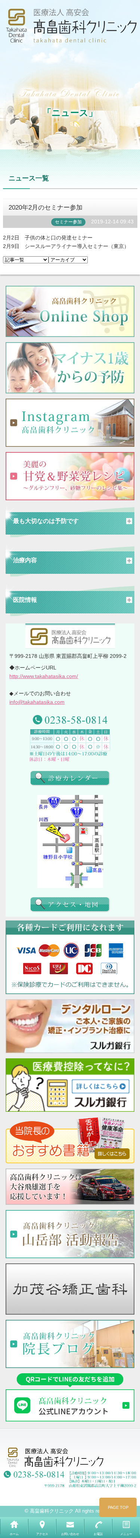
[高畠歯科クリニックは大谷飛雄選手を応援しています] (70, 1187)
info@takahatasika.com (37, 702)
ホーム (14, 1534)
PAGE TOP (118, 1507)
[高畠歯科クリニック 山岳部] (70, 1234)
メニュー (126, 1534)
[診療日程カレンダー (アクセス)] (70, 778)
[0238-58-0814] (70, 719)
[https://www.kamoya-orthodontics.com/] (70, 1289)
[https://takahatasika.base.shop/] (70, 311)
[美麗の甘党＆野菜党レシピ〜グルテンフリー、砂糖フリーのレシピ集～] (70, 476)
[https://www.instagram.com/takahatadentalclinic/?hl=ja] (70, 423)
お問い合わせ (70, 1534)
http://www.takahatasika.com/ (43, 676)
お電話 (98, 1534)
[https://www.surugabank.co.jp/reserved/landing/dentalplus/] (70, 1026)
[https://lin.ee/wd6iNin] (70, 1397)
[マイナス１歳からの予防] (70, 367)
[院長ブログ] (70, 1344)
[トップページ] (70, 28)
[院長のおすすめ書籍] (70, 1140)
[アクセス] (70, 904)
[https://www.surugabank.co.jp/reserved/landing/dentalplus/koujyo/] (70, 1085)
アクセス (42, 1534)
